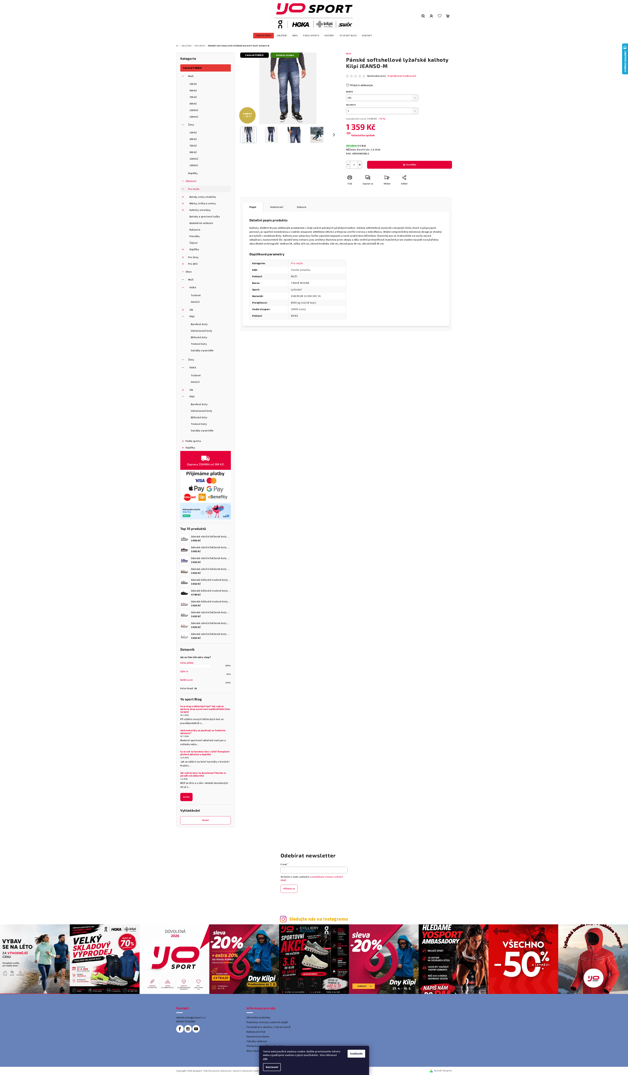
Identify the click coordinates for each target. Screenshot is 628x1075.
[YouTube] (196, 1029)
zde (265, 1059)
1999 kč (193, 165)
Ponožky (194, 236)
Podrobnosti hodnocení (402, 76)
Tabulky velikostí (256, 1041)
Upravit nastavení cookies (247, 1071)
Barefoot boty (199, 324)
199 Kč (193, 84)
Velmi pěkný (187, 663)
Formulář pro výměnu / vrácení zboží (268, 1027)
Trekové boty (199, 344)
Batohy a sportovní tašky (204, 216)
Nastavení (272, 1067)
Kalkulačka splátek (363, 135)
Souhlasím (356, 1053)
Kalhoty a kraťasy (200, 210)
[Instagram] (188, 1029)
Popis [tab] (252, 207)
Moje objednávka (256, 1051)
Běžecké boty (199, 337)
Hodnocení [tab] (276, 207)
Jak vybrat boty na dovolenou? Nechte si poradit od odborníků (203, 774)
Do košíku (411, 164)
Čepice (193, 243)
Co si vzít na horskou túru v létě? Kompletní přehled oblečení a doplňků (205, 753)
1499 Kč (193, 110)
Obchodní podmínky (258, 1017)
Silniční (195, 302)
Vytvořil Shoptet (443, 1070)
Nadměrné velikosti (201, 223)
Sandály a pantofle (202, 350)
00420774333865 (186, 1021)
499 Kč (193, 90)
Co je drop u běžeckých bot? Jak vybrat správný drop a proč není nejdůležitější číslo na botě (205, 709)
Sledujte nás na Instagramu (318, 919)
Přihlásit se (289, 888)
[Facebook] (180, 1029)
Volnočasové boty (201, 331)
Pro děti (193, 264)
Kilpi (192, 316)
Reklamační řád (255, 1032)
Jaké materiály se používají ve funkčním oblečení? (203, 731)
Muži (191, 76)
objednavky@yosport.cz (191, 1017)
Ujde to (184, 671)
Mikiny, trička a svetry (202, 203)
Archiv (186, 797)
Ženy (191, 125)
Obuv (189, 272)
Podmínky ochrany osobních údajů (267, 1022)
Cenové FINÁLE (192, 68)
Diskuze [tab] (301, 207)
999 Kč (193, 104)
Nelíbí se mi (186, 680)
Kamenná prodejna (257, 1036)
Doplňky (193, 173)
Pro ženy (193, 257)
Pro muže (193, 189)
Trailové (196, 295)
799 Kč (193, 97)
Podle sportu (193, 441)
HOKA (192, 287)
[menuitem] (263, 35)
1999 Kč (193, 117)
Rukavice (194, 230)
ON (191, 310)
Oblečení (191, 181)
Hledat (205, 820)
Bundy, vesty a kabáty (202, 197)
